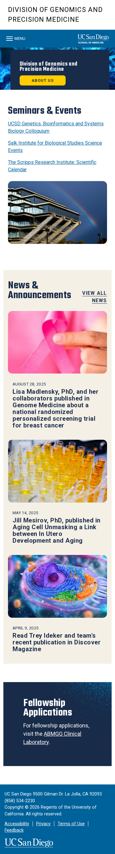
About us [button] (43, 80)
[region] (57, 68)
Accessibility (17, 823)
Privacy (43, 823)
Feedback (14, 830)
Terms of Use (71, 823)
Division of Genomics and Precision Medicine (55, 14)
